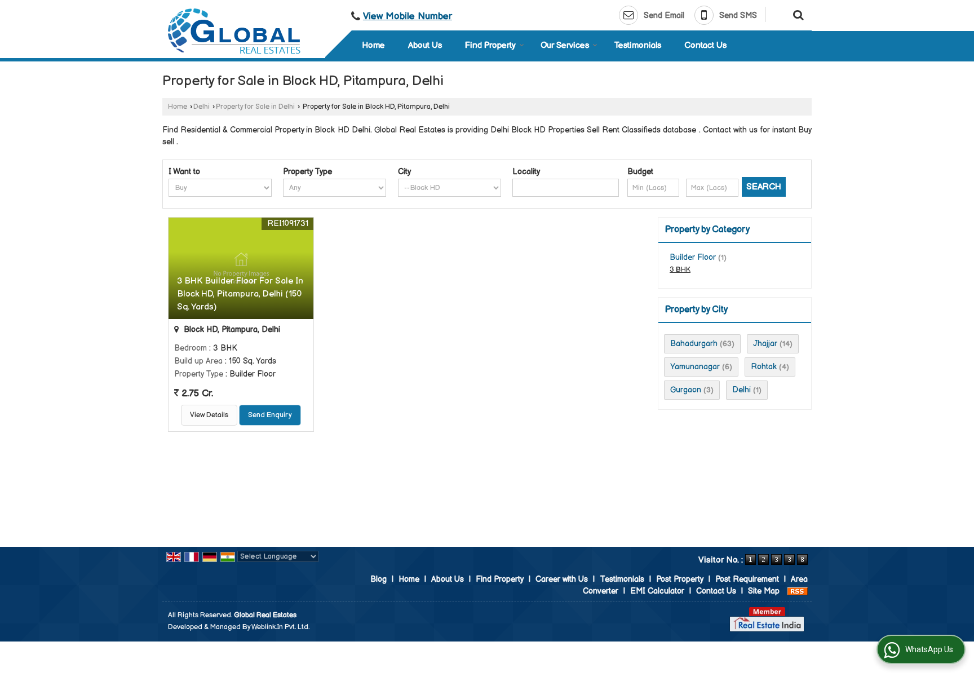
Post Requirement (747, 579)
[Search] (797, 14)
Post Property (679, 579)
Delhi (201, 107)
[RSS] (797, 591)
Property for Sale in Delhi (255, 107)
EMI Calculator (657, 591)
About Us (425, 45)
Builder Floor (693, 257)
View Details (209, 415)
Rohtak (764, 366)
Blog (378, 579)
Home (373, 45)
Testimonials (637, 45)
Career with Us (561, 579)
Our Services (565, 45)
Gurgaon (685, 390)
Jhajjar (765, 343)
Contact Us (705, 45)
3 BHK (680, 270)
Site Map (764, 591)
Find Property (490, 45)
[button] (407, 16)
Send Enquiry (270, 415)
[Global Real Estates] (234, 31)
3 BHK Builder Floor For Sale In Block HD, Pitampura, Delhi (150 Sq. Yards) (240, 294)
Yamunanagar (695, 366)
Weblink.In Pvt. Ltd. (280, 627)
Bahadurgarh (694, 343)
